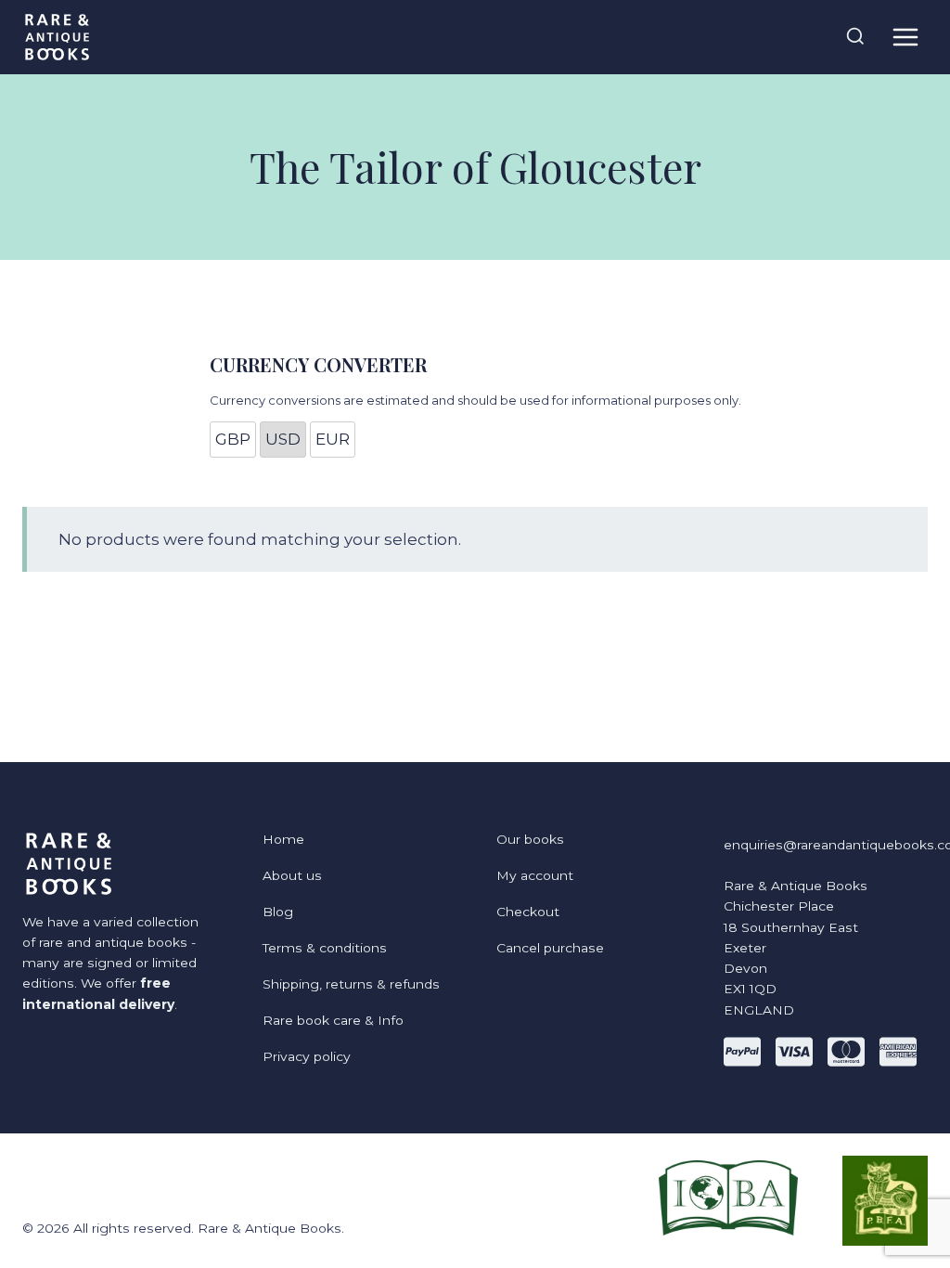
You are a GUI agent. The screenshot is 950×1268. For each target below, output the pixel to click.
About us (292, 875)
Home (283, 839)
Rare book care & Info (333, 1020)
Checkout (527, 911)
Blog (278, 911)
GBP (232, 439)
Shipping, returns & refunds (351, 984)
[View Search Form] (855, 37)
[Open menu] (905, 37)
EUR (332, 439)
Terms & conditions (325, 947)
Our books (530, 839)
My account (534, 875)
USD (283, 439)
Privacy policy (307, 1056)
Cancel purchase (550, 947)
